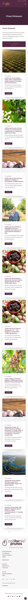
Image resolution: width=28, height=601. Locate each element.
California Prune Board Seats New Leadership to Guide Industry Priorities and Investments (13, 80)
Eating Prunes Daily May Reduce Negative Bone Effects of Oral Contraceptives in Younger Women (14, 510)
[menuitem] (18, 1)
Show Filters (14, 45)
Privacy (4, 571)
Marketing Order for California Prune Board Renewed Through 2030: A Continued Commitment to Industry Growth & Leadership (14, 431)
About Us (4, 564)
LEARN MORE (5, 585)
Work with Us (5, 565)
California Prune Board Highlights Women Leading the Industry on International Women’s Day (13, 230)
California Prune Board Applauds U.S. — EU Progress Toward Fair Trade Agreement (12, 331)
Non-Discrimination (7, 573)
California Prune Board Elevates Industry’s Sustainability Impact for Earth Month (13, 483)
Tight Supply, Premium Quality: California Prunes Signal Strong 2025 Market (14, 380)
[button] (18, 1)
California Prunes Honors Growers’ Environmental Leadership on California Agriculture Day (13, 130)
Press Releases (8, 75)
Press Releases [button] (15, 43)
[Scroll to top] (25, 598)
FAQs (3, 575)
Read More (8, 93)
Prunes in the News (7, 551)
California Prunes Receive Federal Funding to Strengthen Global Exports (14, 180)
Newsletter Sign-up (7, 555)
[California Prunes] (6, 4)
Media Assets (5, 559)
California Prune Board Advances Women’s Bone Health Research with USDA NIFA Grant (13, 281)
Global (4, 556)
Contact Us (5, 567)
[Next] (25, 532)
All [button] (10, 43)
